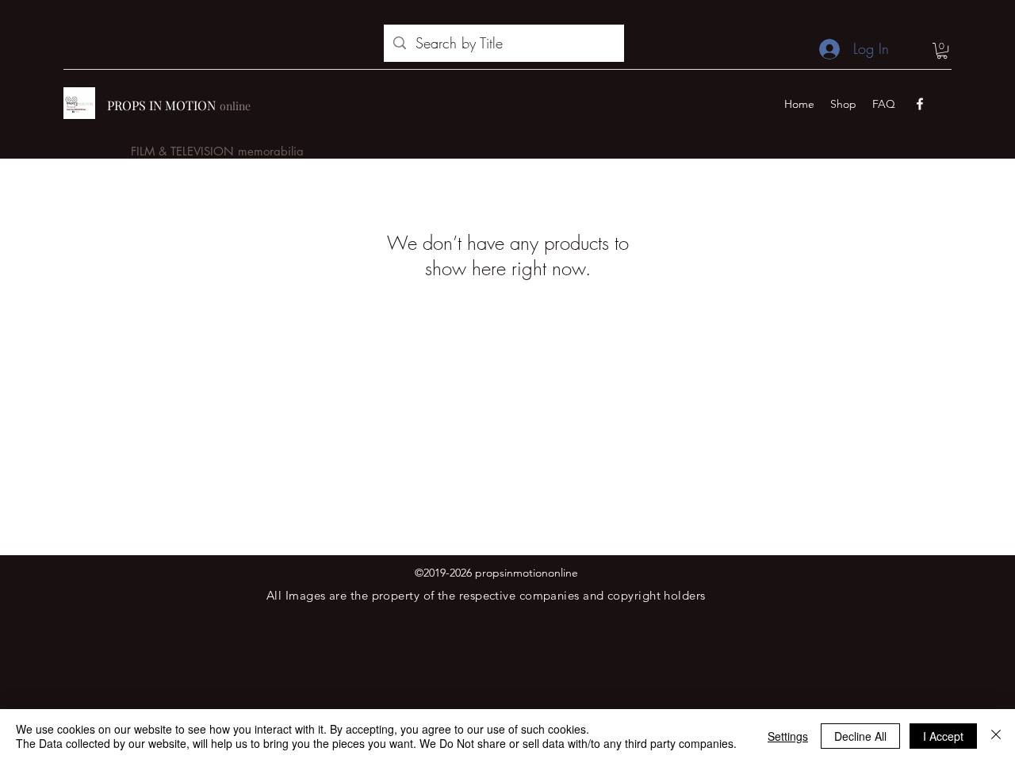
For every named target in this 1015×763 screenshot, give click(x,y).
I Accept (943, 736)
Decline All (860, 736)
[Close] (995, 736)
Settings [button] (788, 736)
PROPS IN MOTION (161, 105)
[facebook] (920, 104)
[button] (942, 51)
